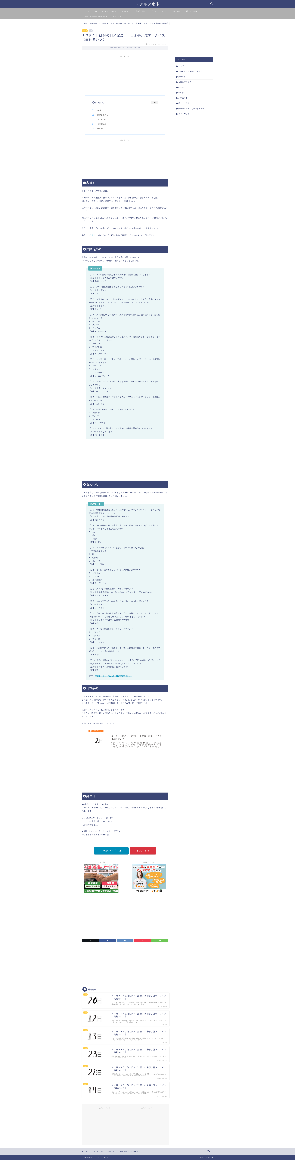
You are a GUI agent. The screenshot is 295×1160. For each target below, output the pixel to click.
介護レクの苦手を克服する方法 (96, 16)
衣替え (100, 110)
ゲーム (153, 11)
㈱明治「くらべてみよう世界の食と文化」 (113, 676)
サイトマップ (118, 16)
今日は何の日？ (140, 11)
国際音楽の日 (102, 115)
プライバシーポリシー (102, 1157)
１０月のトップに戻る (111, 850)
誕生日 (100, 128)
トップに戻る (143, 850)
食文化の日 (102, 119)
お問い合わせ (88, 1157)
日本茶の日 (102, 124)
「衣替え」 (92, 235)
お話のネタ (177, 11)
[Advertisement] (125, 74)
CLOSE (154, 102)
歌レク (164, 11)
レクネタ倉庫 (147, 4)
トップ (87, 11)
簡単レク (125, 11)
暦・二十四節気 (192, 11)
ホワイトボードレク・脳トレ (105, 11)
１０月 (85, 30)
